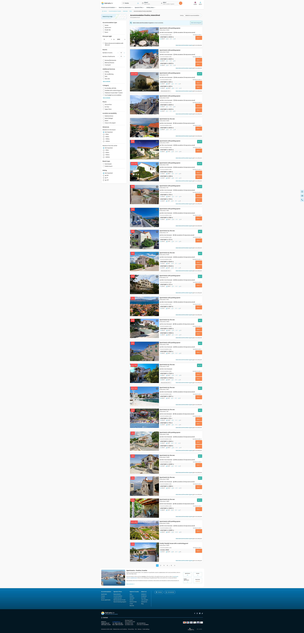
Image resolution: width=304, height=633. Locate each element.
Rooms (103, 598)
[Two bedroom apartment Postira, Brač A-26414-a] (144, 37)
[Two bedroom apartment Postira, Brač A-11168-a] (144, 217)
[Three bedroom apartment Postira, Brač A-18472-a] (144, 149)
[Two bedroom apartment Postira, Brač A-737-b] (144, 239)
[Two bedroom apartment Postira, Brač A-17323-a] (144, 373)
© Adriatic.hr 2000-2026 (106, 629)
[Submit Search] (180, 3)
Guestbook (143, 596)
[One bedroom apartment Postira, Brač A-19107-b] (144, 306)
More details (106, 81)
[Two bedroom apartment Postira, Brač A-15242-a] (144, 261)
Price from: (197, 580)
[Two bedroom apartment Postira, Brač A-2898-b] (144, 486)
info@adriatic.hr (116, 621)
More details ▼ (130, 584)
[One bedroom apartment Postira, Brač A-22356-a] (144, 464)
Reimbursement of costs (119, 600)
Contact (105, 617)
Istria (131, 594)
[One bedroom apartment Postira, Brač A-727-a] (144, 284)
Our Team (143, 598)
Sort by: (182, 15)
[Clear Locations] (138, 3)
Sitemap (139, 629)
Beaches (132, 605)
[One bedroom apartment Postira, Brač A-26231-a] (144, 59)
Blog (142, 603)
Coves (131, 603)
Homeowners (171, 592)
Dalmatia (132, 598)
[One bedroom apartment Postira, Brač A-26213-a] (144, 104)
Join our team (144, 600)
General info (144, 601)
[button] (130, 3)
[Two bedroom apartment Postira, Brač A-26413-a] (144, 127)
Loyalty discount (118, 598)
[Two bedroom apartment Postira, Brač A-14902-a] (144, 328)
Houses (197, 574)
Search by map (107, 16)
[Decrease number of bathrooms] (118, 53)
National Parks (133, 601)
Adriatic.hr (143, 594)
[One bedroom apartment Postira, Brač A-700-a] (144, 194)
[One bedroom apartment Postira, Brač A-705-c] (144, 418)
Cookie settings (145, 629)
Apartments (187, 574)
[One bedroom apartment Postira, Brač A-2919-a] (144, 171)
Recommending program (120, 601)
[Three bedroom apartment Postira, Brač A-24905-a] (144, 530)
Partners (160, 592)
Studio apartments (186, 580)
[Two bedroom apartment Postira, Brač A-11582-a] (144, 351)
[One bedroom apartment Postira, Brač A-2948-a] (144, 441)
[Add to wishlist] (157, 29)
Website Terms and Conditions (120, 629)
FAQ (136, 629)
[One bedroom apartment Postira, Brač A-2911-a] (144, 81)
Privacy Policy (131, 629)
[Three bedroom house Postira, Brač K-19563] (144, 552)
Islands (131, 600)
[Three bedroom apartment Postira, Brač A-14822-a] (144, 508)
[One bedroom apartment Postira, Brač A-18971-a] (144, 396)
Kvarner (131, 596)
